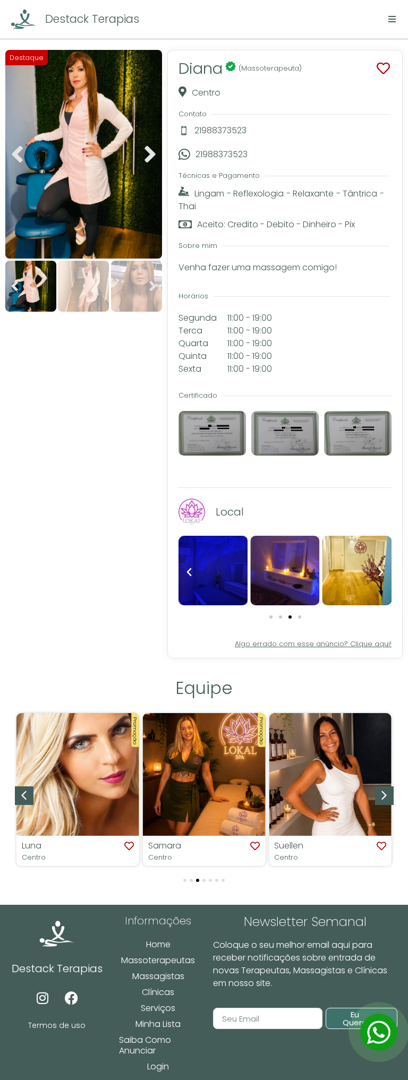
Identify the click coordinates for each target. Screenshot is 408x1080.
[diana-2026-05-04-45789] (83, 154)
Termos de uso (57, 1025)
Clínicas (158, 992)
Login (158, 1066)
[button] (17, 154)
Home (158, 944)
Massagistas (158, 976)
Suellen (288, 845)
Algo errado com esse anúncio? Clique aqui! (313, 643)
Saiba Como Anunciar (145, 1045)
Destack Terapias (92, 19)
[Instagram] (42, 997)
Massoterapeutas (158, 960)
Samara (164, 845)
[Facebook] (71, 997)
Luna (31, 845)
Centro (34, 857)
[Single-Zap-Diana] (378, 1032)
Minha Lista (158, 1024)
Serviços (158, 1008)
